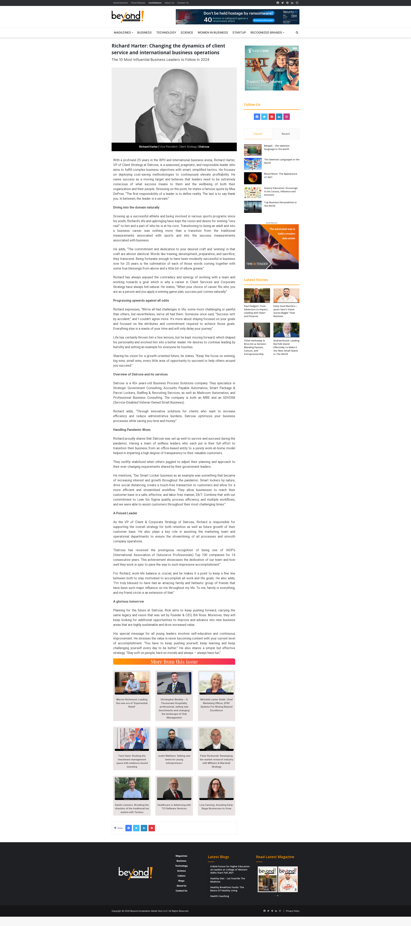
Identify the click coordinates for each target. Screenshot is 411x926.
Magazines (122, 32)
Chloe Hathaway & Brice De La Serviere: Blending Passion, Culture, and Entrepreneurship (255, 347)
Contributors (155, 2)
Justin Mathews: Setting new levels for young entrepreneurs (174, 759)
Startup (239, 32)
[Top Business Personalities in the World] (253, 207)
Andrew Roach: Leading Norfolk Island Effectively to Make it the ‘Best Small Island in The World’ (286, 347)
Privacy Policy (292, 911)
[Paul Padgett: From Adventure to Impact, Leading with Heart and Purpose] (257, 295)
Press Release (138, 2)
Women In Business (213, 32)
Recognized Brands (266, 32)
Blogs (181, 880)
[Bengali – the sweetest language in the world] (253, 150)
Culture (181, 875)
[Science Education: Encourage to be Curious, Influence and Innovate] (253, 193)
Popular (258, 133)
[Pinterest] (287, 3)
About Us (169, 2)
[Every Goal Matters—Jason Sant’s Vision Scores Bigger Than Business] (286, 295)
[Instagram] (297, 3)
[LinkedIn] (292, 3)
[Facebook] (277, 3)
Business (144, 32)
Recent (286, 133)
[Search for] (297, 32)
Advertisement (120, 2)
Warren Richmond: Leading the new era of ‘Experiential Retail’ (132, 703)
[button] (261, 880)
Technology (166, 32)
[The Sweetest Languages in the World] (253, 164)
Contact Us (183, 2)
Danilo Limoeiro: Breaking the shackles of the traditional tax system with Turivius (132, 809)
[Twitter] (282, 3)
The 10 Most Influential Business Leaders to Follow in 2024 (160, 59)
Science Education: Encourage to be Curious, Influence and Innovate (280, 191)
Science (187, 32)
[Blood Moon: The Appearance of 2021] (253, 178)
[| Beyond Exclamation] (128, 17)
